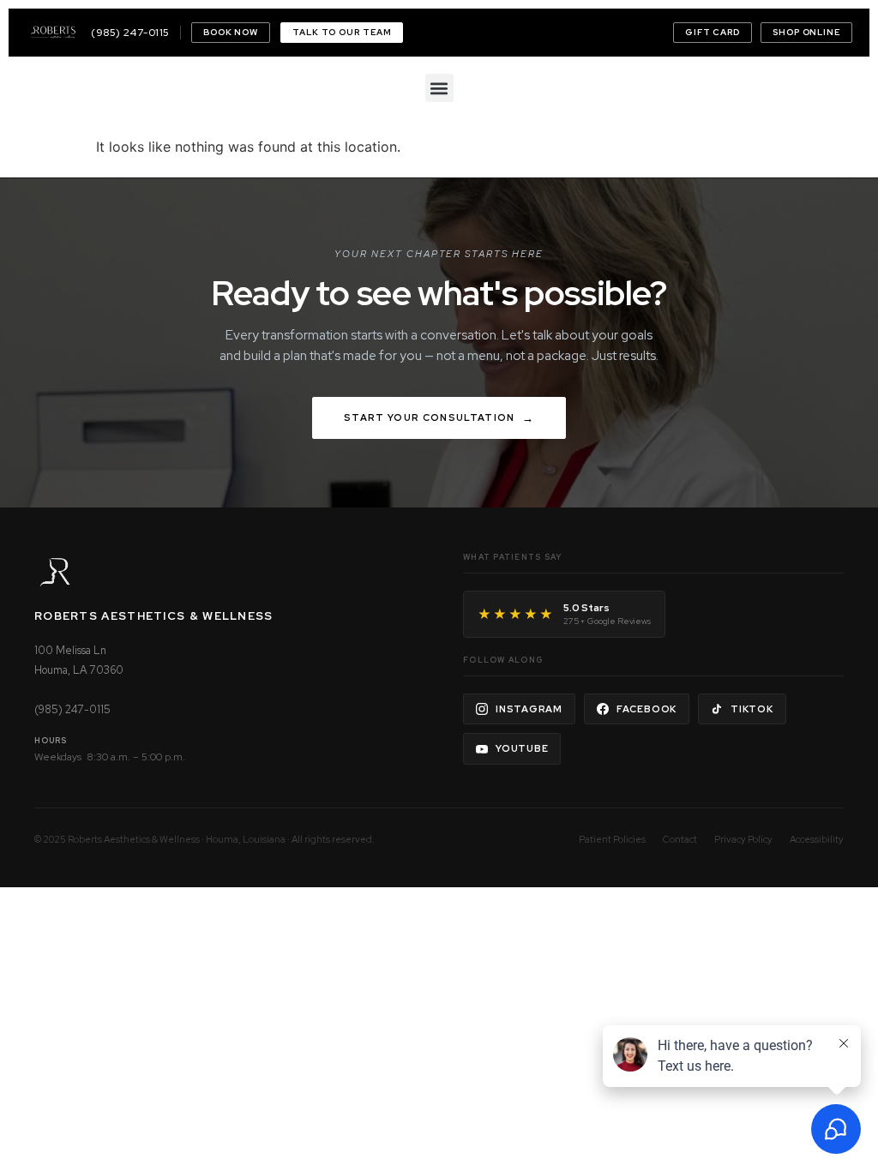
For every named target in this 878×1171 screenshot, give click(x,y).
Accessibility (817, 839)
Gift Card (712, 32)
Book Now (230, 32)
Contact (680, 839)
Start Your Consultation (429, 417)
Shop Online (806, 32)
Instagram (529, 709)
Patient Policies (612, 839)
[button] (439, 88)
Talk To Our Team (341, 32)
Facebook (646, 709)
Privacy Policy (743, 839)
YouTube (522, 748)
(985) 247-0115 (130, 32)
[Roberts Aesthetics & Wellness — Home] (53, 32)
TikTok (752, 709)
